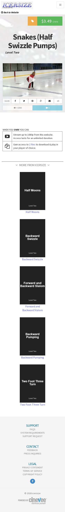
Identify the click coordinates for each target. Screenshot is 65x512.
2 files (32, 144)
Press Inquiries (32, 453)
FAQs (32, 429)
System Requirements (32, 432)
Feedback (32, 450)
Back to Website (10, 12)
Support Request (32, 436)
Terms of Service (32, 470)
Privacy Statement (32, 467)
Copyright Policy (32, 474)
